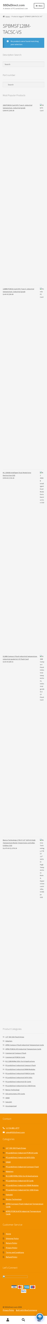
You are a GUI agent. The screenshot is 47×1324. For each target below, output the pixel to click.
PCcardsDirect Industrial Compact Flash (20, 1065)
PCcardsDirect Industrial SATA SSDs (18, 1077)
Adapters (8, 1041)
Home (8, 16)
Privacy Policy (11, 1247)
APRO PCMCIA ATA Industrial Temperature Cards (23, 1049)
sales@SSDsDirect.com (15, 1132)
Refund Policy (11, 1257)
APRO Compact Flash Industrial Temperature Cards (24, 1045)
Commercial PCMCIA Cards (15, 1057)
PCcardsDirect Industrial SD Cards (18, 1082)
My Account (8, 1320)
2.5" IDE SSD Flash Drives (14, 1037)
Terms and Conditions (15, 1252)
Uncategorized (11, 1106)
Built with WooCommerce (26, 1310)
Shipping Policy (12, 1238)
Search (23, 1320)
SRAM (7, 1098)
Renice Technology (12, 1090)
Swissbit (8, 1102)
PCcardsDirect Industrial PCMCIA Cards (20, 1073)
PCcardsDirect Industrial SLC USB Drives (20, 1086)
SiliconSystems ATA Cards (15, 1094)
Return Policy (11, 1243)
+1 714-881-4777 (12, 1128)
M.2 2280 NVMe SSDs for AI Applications (20, 1061)
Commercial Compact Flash (15, 1053)
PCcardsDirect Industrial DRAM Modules (20, 1069)
